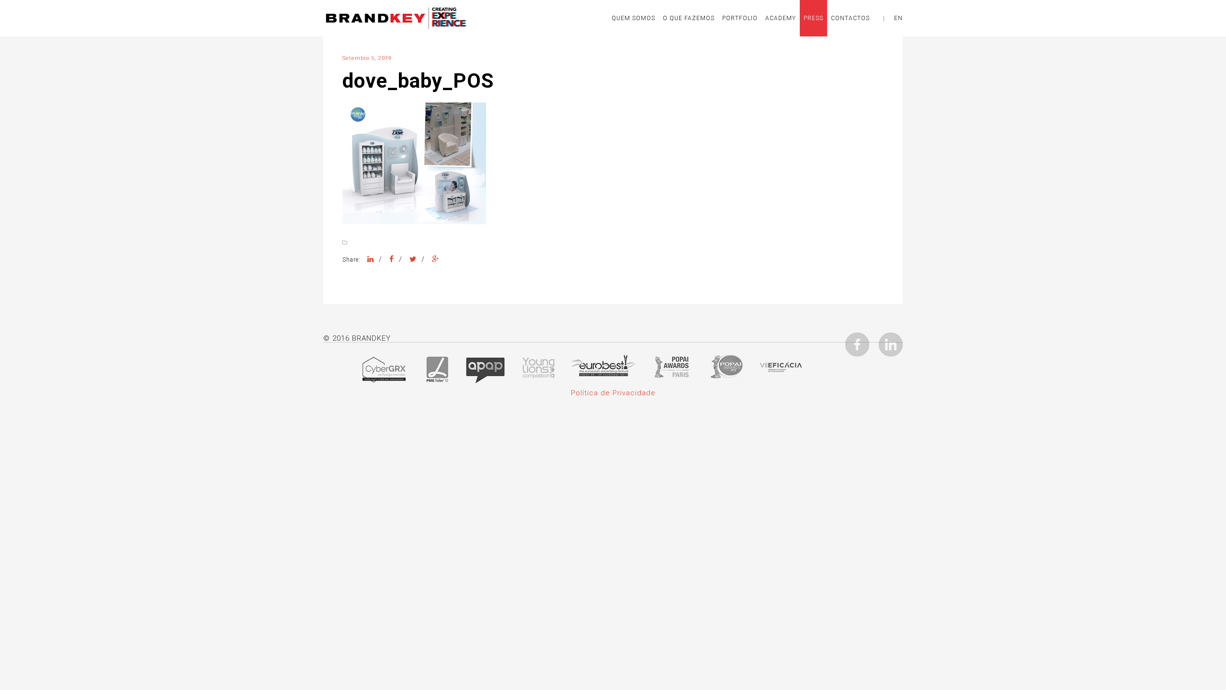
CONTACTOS (850, 18)
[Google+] (435, 259)
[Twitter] (413, 259)
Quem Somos (633, 18)
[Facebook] (391, 259)
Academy (780, 18)
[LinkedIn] (370, 259)
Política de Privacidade (613, 393)
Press (813, 18)
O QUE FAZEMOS (689, 18)
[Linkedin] (891, 344)
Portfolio (740, 18)
